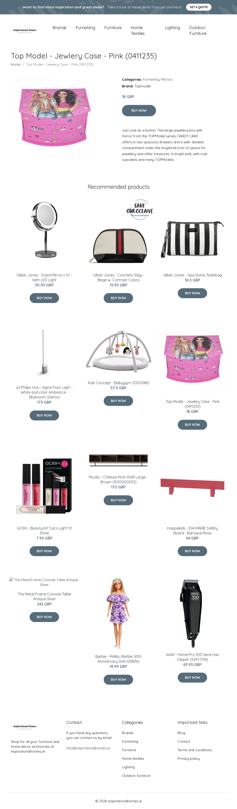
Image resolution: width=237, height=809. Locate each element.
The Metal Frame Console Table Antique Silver (44, 596)
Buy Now (139, 110)
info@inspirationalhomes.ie (88, 748)
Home (16, 64)
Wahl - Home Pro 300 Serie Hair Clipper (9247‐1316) (192, 657)
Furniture (113, 27)
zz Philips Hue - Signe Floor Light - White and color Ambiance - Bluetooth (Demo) (44, 392)
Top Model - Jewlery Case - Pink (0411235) (192, 404)
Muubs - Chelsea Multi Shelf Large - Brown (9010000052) (118, 479)
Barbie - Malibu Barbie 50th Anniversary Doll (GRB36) (118, 659)
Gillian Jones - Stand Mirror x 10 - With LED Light (44, 277)
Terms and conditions (195, 750)
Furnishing (85, 27)
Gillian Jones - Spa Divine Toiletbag (192, 275)
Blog (181, 733)
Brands (59, 27)
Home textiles (138, 30)
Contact (184, 741)
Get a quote (199, 7)
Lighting (172, 27)
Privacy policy (189, 758)
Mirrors (167, 79)
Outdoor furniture (197, 30)
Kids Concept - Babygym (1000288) (118, 382)
